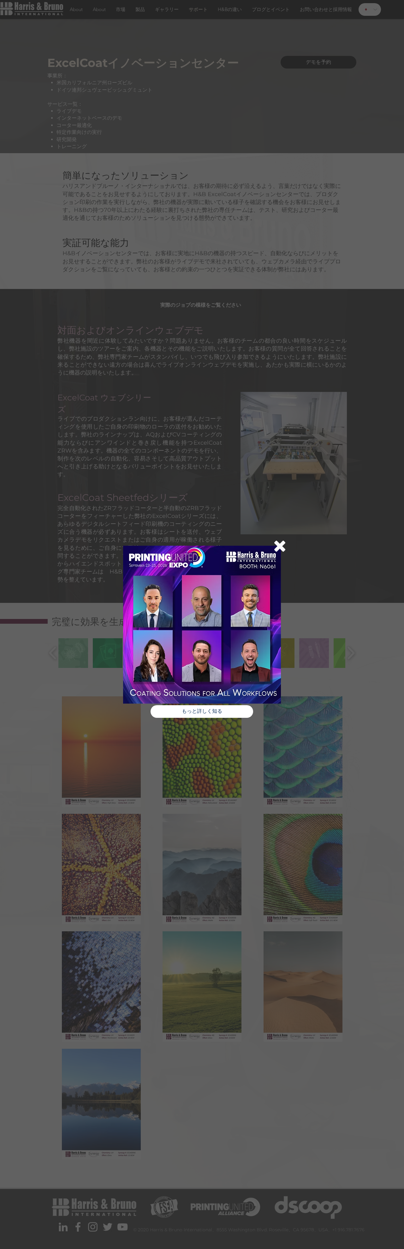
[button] (279, 546)
